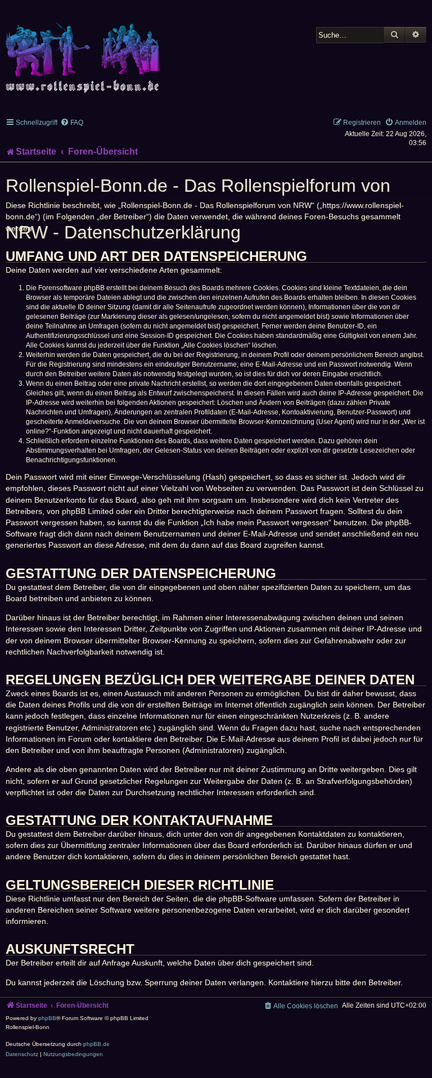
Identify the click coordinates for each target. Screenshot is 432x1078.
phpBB (47, 1018)
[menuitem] (71, 122)
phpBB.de (96, 1044)
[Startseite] (84, 51)
